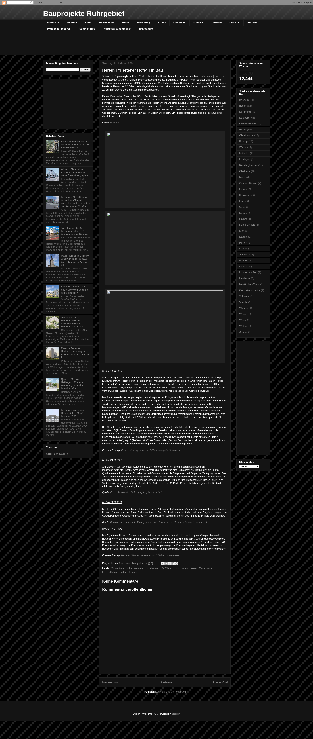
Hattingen (244, 159)
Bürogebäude (117, 568)
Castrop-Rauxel (248, 183)
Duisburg (244, 117)
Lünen (243, 200)
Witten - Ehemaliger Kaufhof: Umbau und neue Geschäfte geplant (75, 172)
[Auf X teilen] (170, 563)
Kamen (243, 248)
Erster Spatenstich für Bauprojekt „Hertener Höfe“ (136, 492)
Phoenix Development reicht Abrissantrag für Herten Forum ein (154, 450)
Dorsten (243, 212)
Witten (243, 147)
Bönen (243, 260)
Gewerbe (216, 22)
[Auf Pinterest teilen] (176, 563)
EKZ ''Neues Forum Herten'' (174, 568)
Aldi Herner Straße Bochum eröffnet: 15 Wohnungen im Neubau (74, 231)
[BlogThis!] (166, 563)
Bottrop (243, 141)
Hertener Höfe (135, 572)
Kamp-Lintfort (247, 224)
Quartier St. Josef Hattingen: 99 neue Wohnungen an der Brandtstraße (72, 384)
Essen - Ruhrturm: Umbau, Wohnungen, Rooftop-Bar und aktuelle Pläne (75, 353)
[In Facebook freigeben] (173, 563)
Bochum (244, 99)
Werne (243, 314)
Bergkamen (246, 194)
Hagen (243, 188)
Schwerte (244, 254)
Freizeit (194, 568)
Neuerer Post (110, 682)
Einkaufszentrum (134, 568)
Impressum (146, 28)
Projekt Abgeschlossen (117, 28)
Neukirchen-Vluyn (249, 284)
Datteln (243, 236)
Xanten (243, 331)
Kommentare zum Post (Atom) (171, 691)
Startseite (53, 22)
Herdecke (244, 278)
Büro (88, 22)
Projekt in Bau (86, 28)
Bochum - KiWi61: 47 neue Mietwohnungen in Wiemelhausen (75, 289)
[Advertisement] (131, 46)
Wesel (242, 320)
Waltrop (243, 308)
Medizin (198, 22)
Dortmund (245, 111)
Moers (243, 177)
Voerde (243, 302)
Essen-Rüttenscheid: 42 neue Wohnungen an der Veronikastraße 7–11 (75, 144)
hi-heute (114, 122)
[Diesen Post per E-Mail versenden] (163, 563)
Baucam (252, 22)
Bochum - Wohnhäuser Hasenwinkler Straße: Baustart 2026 (74, 413)
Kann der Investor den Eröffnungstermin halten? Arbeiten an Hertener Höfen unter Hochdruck (159, 522)
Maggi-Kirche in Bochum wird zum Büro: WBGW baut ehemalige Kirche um (75, 260)
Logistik (234, 22)
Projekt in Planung (58, 28)
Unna (242, 206)
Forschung (143, 22)
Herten (123, 572)
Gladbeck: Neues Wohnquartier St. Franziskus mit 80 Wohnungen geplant (72, 322)
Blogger (175, 714)
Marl (241, 230)
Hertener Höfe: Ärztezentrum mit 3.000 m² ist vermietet (150, 555)
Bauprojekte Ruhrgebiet (83, 13)
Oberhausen (246, 135)
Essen (242, 105)
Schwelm (244, 296)
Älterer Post (220, 682)
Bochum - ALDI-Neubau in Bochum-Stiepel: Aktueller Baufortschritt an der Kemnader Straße (76, 202)
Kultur (162, 22)
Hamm (243, 218)
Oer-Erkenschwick (249, 290)
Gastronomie (205, 568)
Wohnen (72, 22)
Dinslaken (245, 266)
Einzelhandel (106, 22)
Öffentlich (179, 22)
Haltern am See (248, 272)
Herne (242, 129)
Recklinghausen (248, 165)
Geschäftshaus (110, 572)
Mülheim (244, 153)
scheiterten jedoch (210, 76)
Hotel (125, 22)
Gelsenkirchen (247, 123)
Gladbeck (244, 171)
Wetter (243, 325)
